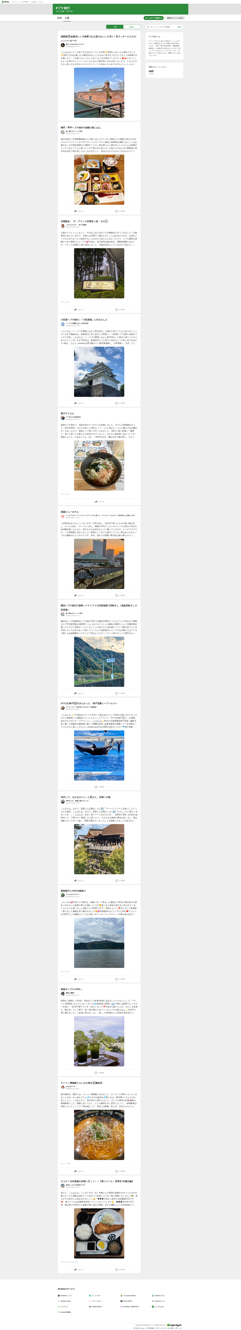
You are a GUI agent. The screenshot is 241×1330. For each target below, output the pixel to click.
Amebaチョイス (66, 1295)
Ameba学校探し (66, 1312)
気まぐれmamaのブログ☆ (75, 44)
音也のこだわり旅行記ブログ (75, 1185)
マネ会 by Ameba (129, 1295)
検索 (179, 27)
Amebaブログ (159, 1295)
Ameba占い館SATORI (131, 1307)
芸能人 (132, 27)
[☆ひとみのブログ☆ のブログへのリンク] (63, 895)
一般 (115, 27)
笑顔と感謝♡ (70, 993)
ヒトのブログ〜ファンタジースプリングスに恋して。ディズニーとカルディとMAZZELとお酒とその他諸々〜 (100, 515)
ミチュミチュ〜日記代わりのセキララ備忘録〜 (81, 707)
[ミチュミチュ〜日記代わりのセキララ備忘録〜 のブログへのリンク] (63, 708)
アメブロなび (159, 1307)
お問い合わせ (140, 1328)
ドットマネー (96, 1295)
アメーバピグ (96, 1301)
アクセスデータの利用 (166, 1328)
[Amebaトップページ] (5, 2)
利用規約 (152, 1328)
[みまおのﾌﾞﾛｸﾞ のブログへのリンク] (63, 1087)
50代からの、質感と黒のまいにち (77, 801)
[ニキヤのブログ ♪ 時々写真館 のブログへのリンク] (63, 226)
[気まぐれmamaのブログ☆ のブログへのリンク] (63, 45)
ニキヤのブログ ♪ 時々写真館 (76, 225)
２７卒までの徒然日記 (73, 417)
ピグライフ (64, 1307)
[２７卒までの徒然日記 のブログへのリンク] (63, 418)
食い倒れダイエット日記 (74, 131)
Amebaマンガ (159, 1301)
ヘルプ (179, 1328)
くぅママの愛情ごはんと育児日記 (77, 323)
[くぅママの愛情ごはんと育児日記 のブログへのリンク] (63, 324)
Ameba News (97, 1307)
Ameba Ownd (66, 1301)
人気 (67, 17)
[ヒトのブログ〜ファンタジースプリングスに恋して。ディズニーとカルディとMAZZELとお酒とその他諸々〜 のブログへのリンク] (63, 516)
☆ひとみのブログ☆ (73, 894)
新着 (59, 17)
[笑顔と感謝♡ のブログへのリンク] (63, 994)
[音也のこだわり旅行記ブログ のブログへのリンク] (63, 1186)
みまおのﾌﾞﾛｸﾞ (71, 1086)
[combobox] (164, 27)
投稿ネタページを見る (175, 18)
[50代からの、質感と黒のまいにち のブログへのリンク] (63, 802)
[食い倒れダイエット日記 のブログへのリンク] (63, 132)
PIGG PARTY (127, 1301)
